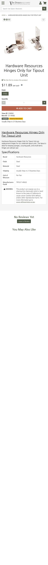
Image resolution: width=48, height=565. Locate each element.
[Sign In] (40, 3)
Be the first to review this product (15, 80)
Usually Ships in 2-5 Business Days (14, 121)
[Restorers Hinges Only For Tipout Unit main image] (24, 39)
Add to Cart (25, 108)
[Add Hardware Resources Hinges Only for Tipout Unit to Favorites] (43, 19)
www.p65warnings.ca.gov (25, 202)
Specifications (10, 152)
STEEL (5, 93)
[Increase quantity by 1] (44, 103)
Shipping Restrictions (16, 118)
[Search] (44, 9)
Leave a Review (24, 221)
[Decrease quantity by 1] (4, 103)
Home (3, 15)
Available (5, 118)
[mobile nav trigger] (3, 3)
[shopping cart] (44, 3)
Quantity (5, 99)
